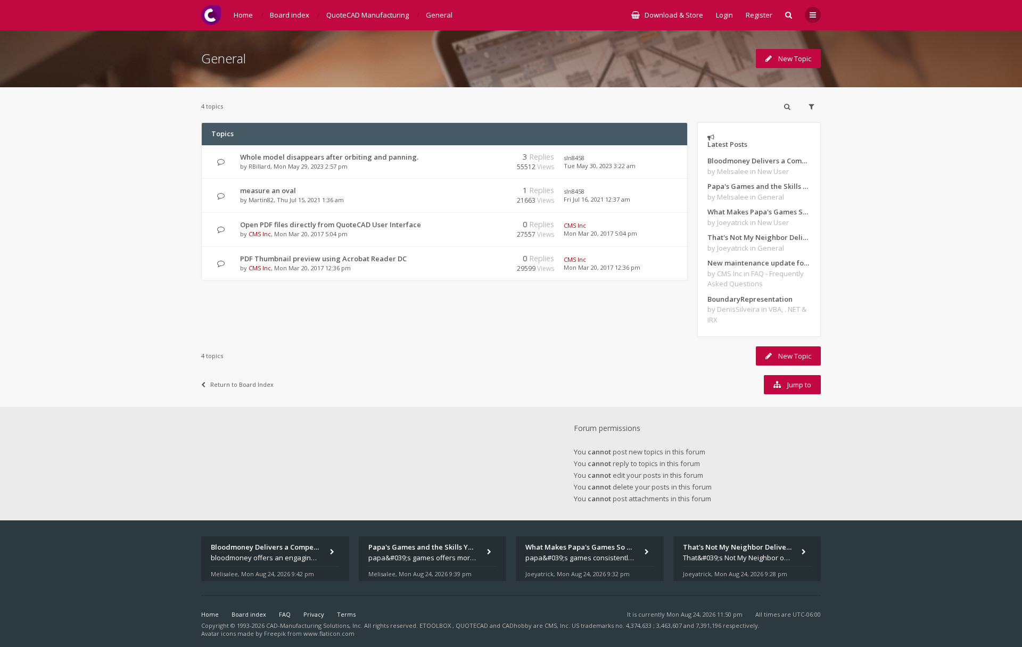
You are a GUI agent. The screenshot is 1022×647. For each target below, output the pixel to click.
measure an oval (268, 190)
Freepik (275, 633)
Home (210, 614)
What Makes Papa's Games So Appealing (759, 212)
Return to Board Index (242, 384)
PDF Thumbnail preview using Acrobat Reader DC (323, 258)
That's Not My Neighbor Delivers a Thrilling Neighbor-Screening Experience (759, 237)
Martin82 (261, 200)
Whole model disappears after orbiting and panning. (329, 157)
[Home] (211, 15)
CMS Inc (260, 234)
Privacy (313, 614)
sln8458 (574, 158)
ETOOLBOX (435, 625)
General (223, 58)
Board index (249, 614)
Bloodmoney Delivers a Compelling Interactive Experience (759, 160)
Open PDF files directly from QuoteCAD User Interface (330, 224)
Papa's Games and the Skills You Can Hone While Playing (759, 186)
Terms (346, 614)
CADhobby (517, 625)
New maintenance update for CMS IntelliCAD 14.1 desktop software (759, 263)
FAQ (285, 614)
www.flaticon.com (329, 633)
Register (759, 15)
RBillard (259, 166)
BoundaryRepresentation (750, 299)
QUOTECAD (473, 625)
